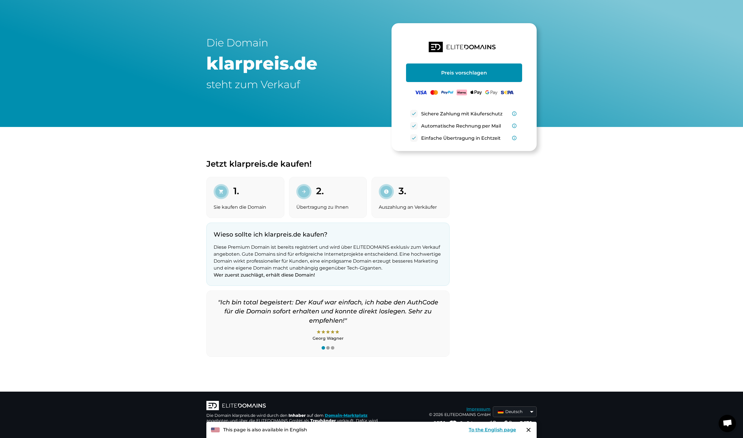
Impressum (478, 409)
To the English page (492, 429)
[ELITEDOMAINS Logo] (293, 406)
